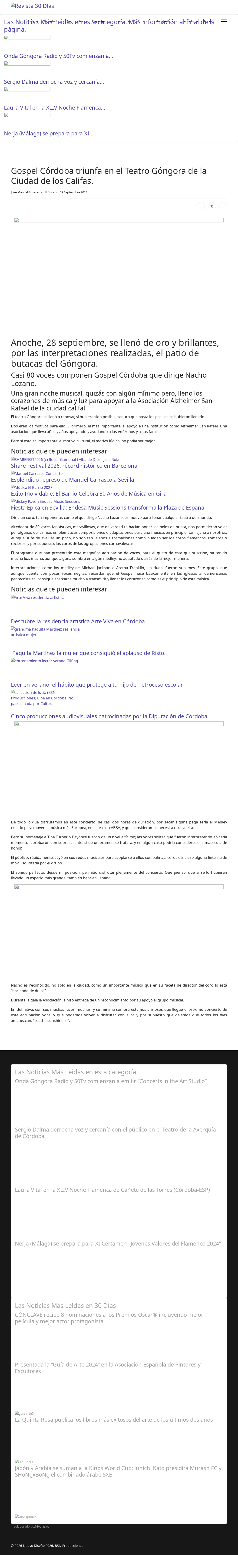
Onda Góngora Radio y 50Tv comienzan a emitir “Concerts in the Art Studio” (111, 1081)
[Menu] (224, 21)
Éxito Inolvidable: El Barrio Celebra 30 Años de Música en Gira (89, 493)
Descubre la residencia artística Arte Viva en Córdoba (78, 621)
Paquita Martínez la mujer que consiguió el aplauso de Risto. (88, 653)
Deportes (99, 21)
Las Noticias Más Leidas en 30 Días (65, 1305)
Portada (32, 21)
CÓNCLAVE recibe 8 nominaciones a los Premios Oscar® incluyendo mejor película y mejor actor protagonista (109, 1318)
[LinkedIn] (223, 206)
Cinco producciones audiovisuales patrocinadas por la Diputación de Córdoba (109, 716)
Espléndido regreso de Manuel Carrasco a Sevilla (72, 479)
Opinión (209, 21)
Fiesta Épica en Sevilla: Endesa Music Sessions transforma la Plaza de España (107, 507)
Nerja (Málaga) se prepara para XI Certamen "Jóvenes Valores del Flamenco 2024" (118, 1243)
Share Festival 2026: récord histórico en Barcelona (74, 465)
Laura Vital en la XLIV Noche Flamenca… (54, 107)
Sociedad (50, 21)
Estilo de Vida (163, 21)
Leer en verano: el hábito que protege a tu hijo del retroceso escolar (97, 684)
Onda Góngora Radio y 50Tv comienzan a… (58, 56)
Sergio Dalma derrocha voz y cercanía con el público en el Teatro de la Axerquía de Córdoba (115, 1133)
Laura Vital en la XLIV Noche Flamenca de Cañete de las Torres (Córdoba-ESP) (112, 1189)
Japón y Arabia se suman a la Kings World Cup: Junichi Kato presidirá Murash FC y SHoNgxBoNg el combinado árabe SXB (118, 1471)
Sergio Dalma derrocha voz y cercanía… (54, 81)
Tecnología (190, 21)
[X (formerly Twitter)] (212, 206)
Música (49, 192)
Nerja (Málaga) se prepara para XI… (49, 133)
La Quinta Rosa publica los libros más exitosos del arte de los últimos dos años (114, 1419)
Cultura (139, 21)
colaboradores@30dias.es (31, 1526)
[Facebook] (201, 206)
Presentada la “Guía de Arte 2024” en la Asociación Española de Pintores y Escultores (108, 1368)
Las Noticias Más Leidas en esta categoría (75, 1072)
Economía (121, 21)
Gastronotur (74, 21)
